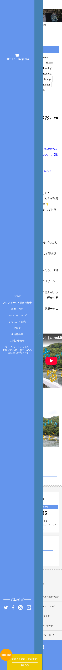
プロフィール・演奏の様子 (17, 302)
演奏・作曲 (17, 309)
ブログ (17, 328)
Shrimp (47, 79)
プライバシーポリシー (46, 635)
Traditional (44, 84)
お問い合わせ (17, 340)
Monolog (46, 68)
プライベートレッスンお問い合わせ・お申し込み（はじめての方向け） (17, 350)
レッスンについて (17, 315)
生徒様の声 (17, 334)
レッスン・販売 (17, 321)
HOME (17, 296)
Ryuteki (47, 73)
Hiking (49, 62)
